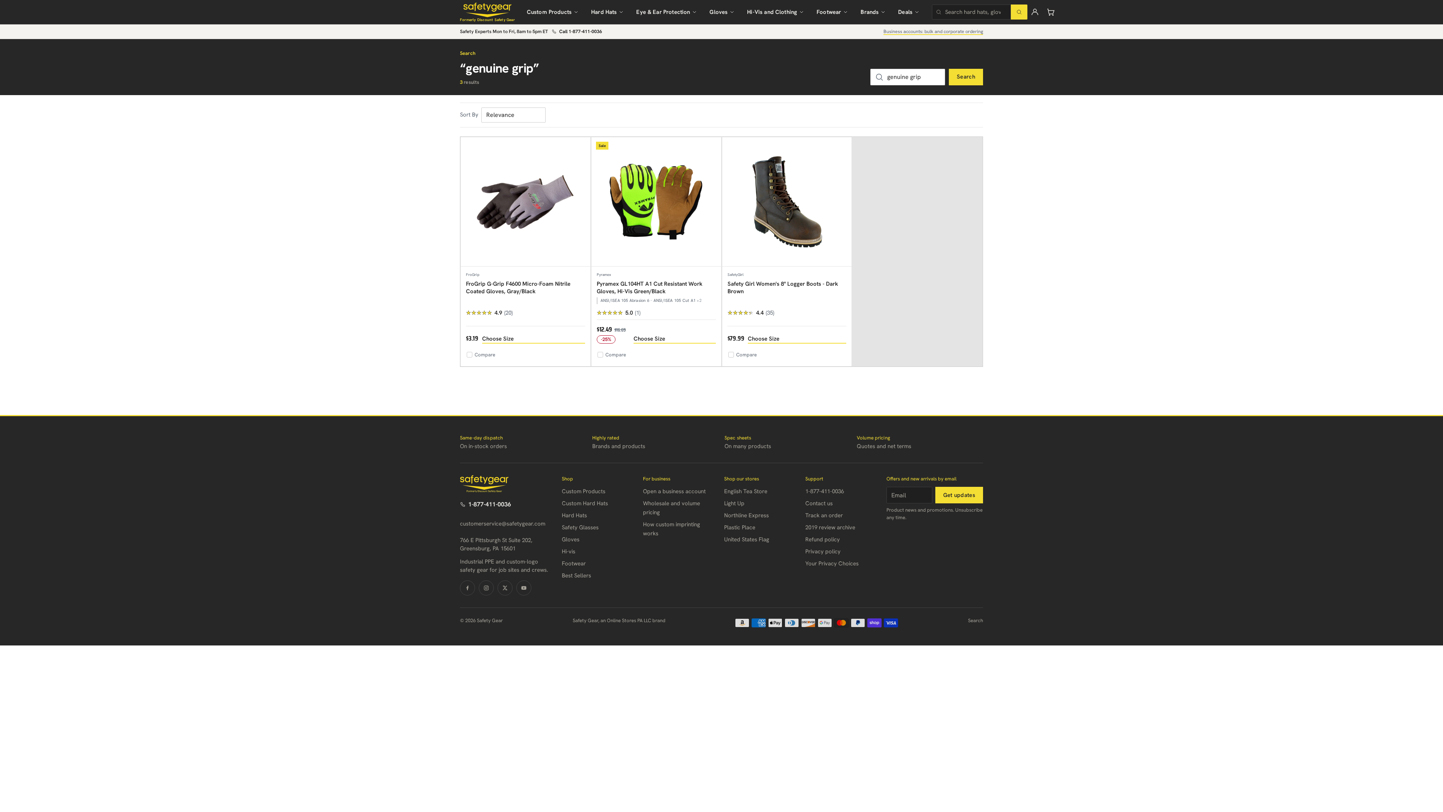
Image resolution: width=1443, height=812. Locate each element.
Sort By (469, 114)
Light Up (734, 503)
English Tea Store (745, 491)
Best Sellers (576, 575)
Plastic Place (739, 527)
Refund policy (822, 539)
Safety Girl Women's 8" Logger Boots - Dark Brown (783, 287)
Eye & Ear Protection (663, 12)
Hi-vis (568, 551)
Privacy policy (823, 551)
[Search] (1019, 12)
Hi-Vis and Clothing (772, 12)
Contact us (819, 503)
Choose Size (498, 338)
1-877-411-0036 (489, 504)
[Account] (1035, 12)
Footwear (829, 12)
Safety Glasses (580, 527)
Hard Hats (604, 12)
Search (966, 76)
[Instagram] (486, 587)
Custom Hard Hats (585, 503)
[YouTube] (523, 587)
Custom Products (549, 12)
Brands (870, 12)
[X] (505, 587)
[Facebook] (467, 587)
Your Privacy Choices (832, 563)
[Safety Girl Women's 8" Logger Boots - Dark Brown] (787, 202)
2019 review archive (830, 527)
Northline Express (746, 515)
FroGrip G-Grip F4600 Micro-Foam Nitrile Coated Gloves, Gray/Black (518, 287)
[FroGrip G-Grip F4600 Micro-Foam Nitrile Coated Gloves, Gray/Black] (525, 202)
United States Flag (746, 539)
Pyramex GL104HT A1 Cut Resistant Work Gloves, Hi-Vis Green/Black (649, 287)
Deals (905, 12)
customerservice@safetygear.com (502, 523)
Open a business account (674, 491)
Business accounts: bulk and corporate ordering (933, 31)
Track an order (824, 515)
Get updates (959, 495)
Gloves (718, 12)
